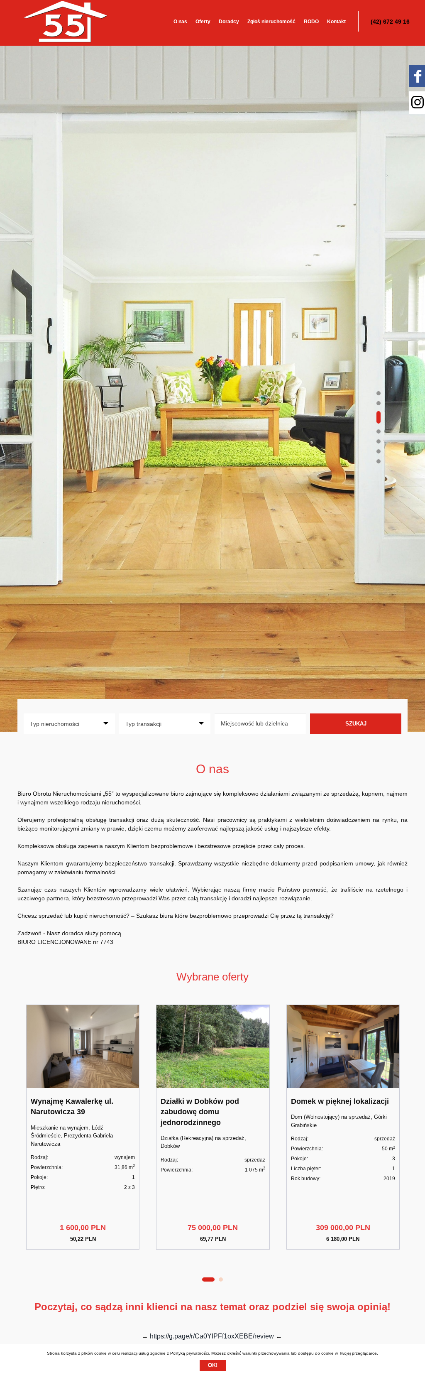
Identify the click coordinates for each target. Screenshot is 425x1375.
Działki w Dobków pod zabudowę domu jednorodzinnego (200, 1111)
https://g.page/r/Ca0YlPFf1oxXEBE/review (212, 1336)
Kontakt (336, 22)
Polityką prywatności (189, 1353)
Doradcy (229, 22)
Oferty (202, 22)
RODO (311, 22)
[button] (378, 393)
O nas (180, 22)
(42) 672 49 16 (390, 21)
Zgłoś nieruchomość (271, 22)
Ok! (212, 1365)
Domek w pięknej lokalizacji (340, 1101)
